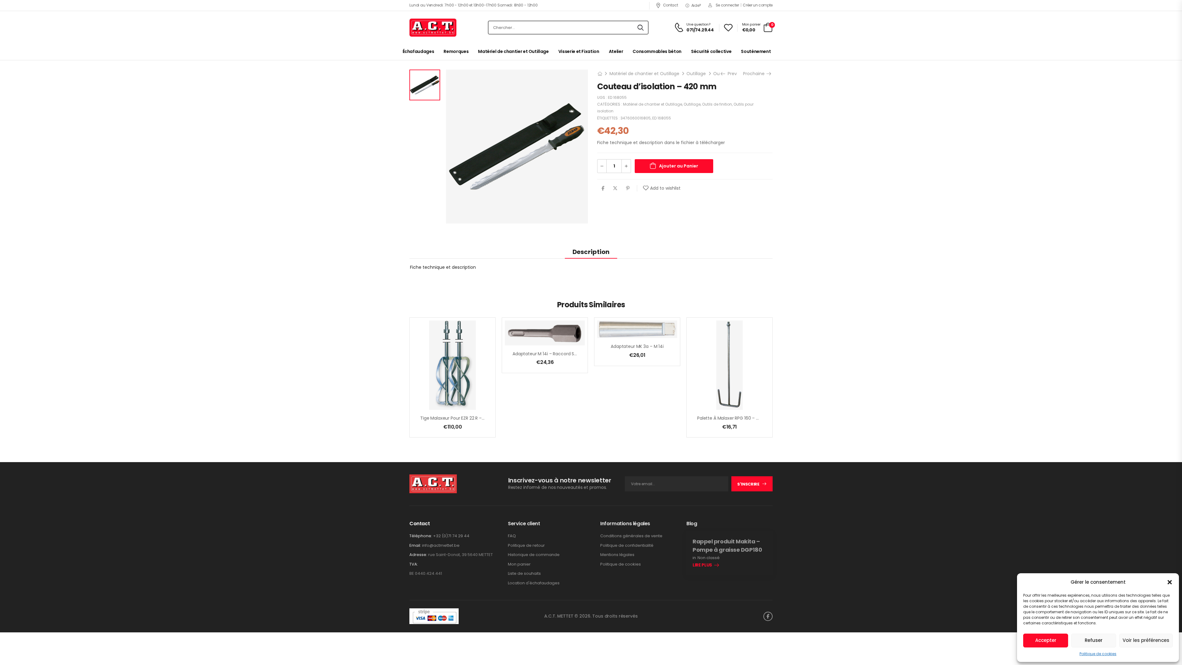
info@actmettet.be (441, 545)
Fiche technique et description (443, 267)
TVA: (413, 564)
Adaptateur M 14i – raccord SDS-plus (551, 354)
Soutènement (756, 51)
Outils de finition (717, 104)
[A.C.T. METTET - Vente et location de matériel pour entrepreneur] (432, 27)
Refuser (1094, 640)
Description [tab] (591, 252)
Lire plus (702, 565)
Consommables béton (657, 51)
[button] (1170, 582)
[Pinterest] (627, 188)
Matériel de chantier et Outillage (513, 51)
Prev (731, 74)
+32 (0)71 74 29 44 (451, 536)
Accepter (1045, 640)
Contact (670, 5)
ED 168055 (661, 118)
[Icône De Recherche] (640, 27)
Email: (415, 545)
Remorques (456, 51)
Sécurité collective (711, 51)
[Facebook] (602, 188)
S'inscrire (748, 484)
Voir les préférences (1146, 640)
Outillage (696, 74)
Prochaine (756, 74)
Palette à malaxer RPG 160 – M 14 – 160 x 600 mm (748, 418)
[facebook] (768, 616)
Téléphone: (420, 536)
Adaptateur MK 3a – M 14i (637, 346)
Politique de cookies (1097, 653)
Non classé (709, 557)
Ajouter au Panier (678, 166)
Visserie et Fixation (578, 51)
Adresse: (418, 555)
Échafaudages (418, 51)
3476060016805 (636, 118)
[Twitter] (615, 188)
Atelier (616, 51)
